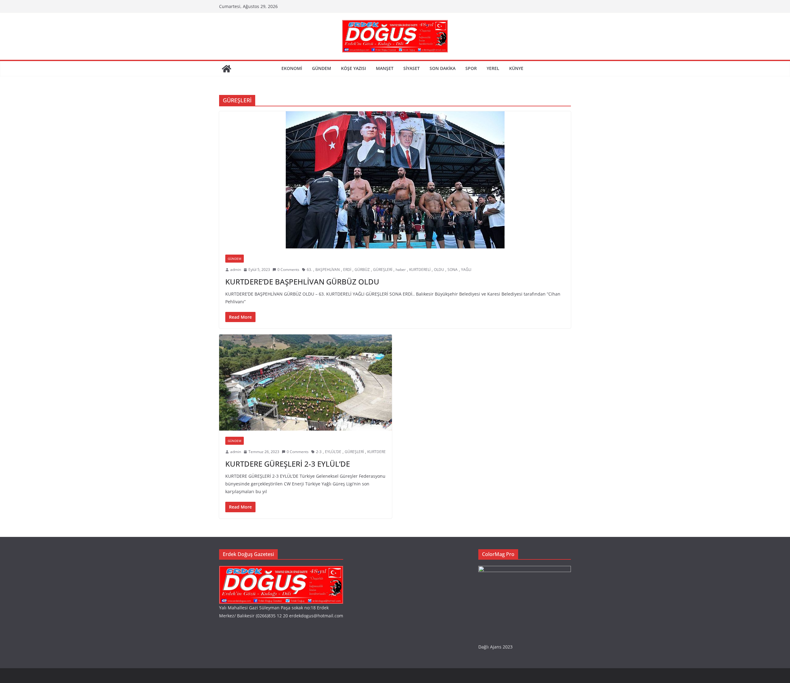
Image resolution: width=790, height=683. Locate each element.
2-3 (319, 451)
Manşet (384, 68)
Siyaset (411, 68)
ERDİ (347, 269)
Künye (516, 68)
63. (309, 269)
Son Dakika (442, 68)
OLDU (439, 269)
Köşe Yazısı (353, 68)
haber (401, 269)
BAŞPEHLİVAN (327, 269)
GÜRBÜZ (362, 269)
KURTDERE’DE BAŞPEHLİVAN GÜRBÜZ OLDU (302, 281)
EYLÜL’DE (333, 451)
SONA (452, 269)
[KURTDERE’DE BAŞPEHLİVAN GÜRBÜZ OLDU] (395, 179)
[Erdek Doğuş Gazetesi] (226, 68)
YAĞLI (466, 269)
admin (235, 269)
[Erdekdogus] (281, 570)
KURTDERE (376, 451)
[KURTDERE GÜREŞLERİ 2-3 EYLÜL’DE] (305, 382)
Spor (471, 68)
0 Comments (288, 269)
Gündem (321, 68)
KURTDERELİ (419, 269)
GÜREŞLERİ (382, 269)
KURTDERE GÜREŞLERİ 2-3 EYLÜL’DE (287, 464)
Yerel (493, 68)
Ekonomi (291, 68)
